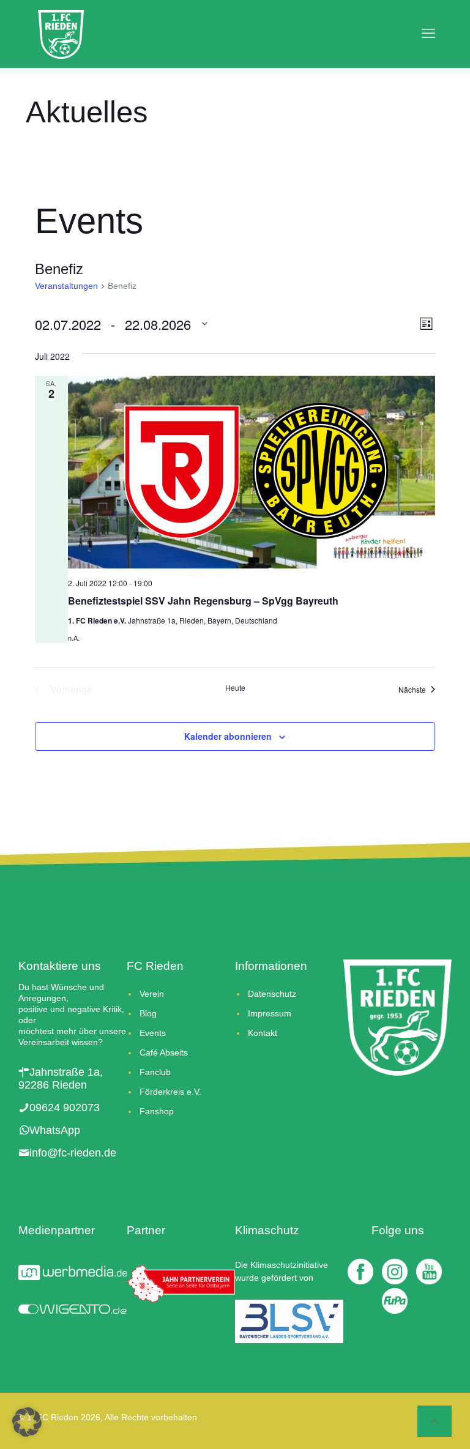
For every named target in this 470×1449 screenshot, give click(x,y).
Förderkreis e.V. (170, 1092)
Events (153, 1033)
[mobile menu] (424, 33)
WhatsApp (54, 1130)
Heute (235, 688)
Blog (148, 1013)
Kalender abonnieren (228, 736)
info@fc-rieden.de (72, 1153)
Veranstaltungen (66, 286)
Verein (152, 994)
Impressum (269, 1013)
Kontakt (262, 1033)
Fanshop (157, 1111)
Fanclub (155, 1072)
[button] (27, 1422)
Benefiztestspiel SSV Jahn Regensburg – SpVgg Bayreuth (203, 601)
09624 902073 (64, 1107)
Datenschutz (272, 994)
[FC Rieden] (61, 33)
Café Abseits (164, 1052)
